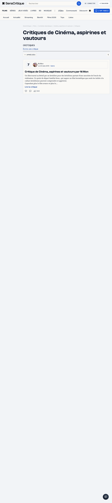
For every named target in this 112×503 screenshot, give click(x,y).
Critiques (77, 26)
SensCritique (27, 26)
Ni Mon (40, 64)
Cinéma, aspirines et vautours (63, 26)
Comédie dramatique (45, 26)
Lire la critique (31, 87)
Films (34, 26)
